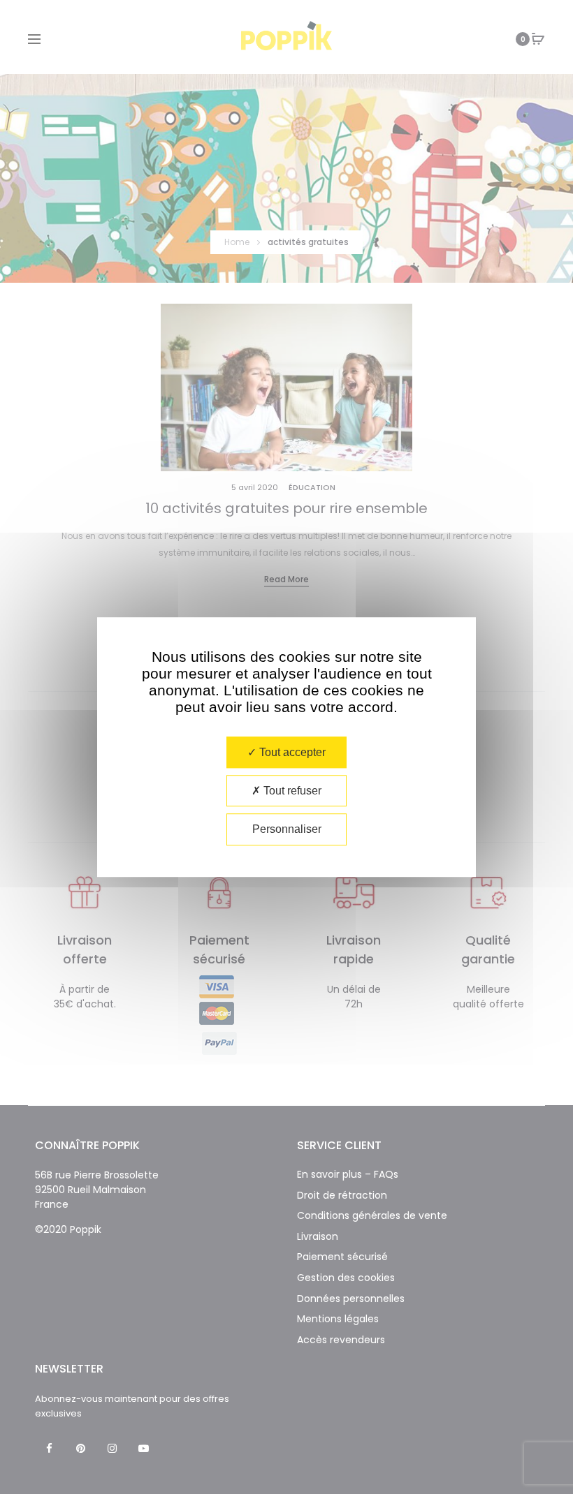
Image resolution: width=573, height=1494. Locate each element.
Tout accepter (291, 752)
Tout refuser (291, 791)
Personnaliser (286, 830)
